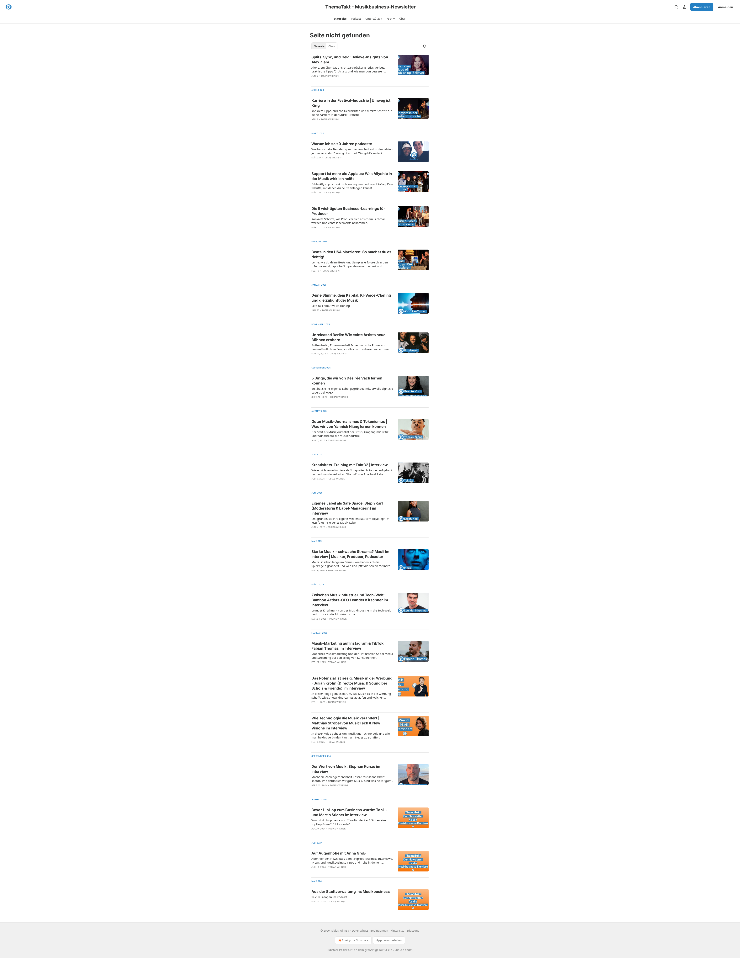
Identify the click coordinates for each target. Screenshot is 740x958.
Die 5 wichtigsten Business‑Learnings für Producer (348, 211)
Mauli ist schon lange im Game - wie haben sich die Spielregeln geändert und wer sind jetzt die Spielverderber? (350, 564)
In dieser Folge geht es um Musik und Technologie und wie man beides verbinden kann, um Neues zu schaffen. (350, 735)
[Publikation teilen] (685, 7)
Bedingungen (379, 930)
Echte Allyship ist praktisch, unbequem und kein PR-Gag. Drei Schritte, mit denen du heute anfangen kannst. (352, 186)
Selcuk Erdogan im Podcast (329, 897)
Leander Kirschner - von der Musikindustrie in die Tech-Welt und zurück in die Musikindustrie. (351, 612)
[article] (370, 69)
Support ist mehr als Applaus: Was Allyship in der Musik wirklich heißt (351, 176)
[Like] (313, 81)
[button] (340, 18)
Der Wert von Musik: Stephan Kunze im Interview (345, 769)
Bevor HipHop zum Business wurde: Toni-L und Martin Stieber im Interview (349, 812)
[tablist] (324, 46)
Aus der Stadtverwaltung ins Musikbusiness (350, 891)
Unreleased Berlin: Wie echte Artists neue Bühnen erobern (348, 337)
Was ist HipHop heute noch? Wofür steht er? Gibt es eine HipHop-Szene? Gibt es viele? (348, 822)
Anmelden (725, 7)
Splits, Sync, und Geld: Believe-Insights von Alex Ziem (349, 59)
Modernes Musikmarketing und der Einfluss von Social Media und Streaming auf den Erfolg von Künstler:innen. (352, 655)
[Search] (676, 7)
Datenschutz (360, 930)
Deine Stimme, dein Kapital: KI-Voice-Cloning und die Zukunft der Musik (351, 298)
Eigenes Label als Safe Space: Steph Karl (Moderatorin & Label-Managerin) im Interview (347, 508)
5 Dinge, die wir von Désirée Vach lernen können (346, 380)
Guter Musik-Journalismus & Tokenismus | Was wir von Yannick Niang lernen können (349, 424)
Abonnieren (701, 7)
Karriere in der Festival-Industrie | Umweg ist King (350, 103)
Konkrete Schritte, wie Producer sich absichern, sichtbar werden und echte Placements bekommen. (348, 221)
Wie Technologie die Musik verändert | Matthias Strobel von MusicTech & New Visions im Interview (345, 723)
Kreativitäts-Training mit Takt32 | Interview (349, 465)
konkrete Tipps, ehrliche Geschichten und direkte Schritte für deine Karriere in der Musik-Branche (351, 113)
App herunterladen (389, 940)
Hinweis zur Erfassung (405, 930)
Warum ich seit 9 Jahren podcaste (341, 144)
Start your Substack (355, 940)
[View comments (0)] (339, 81)
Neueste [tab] (319, 46)
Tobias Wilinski (330, 76)
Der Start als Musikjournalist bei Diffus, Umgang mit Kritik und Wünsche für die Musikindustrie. (349, 434)
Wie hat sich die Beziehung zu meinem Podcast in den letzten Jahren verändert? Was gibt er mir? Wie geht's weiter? (352, 151)
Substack (332, 950)
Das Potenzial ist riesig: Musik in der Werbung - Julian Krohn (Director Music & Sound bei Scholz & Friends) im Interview (352, 683)
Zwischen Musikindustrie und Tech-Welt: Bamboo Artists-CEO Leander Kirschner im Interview (349, 600)
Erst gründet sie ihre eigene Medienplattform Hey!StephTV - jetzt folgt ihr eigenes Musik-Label (350, 520)
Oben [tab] (331, 46)
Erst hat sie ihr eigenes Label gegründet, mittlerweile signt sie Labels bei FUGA (352, 390)
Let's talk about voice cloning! (331, 306)
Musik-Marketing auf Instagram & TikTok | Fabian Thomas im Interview (348, 646)
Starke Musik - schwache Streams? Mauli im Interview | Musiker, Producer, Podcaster (350, 554)
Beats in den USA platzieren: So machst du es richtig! (351, 254)
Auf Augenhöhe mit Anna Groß (338, 853)
